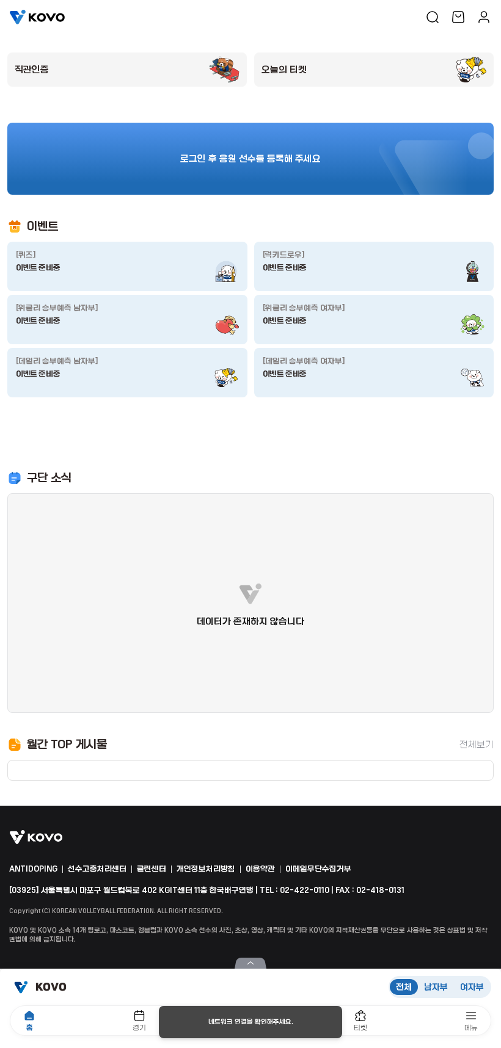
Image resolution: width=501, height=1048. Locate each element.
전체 (404, 987)
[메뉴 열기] (250, 963)
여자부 (472, 987)
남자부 (436, 987)
